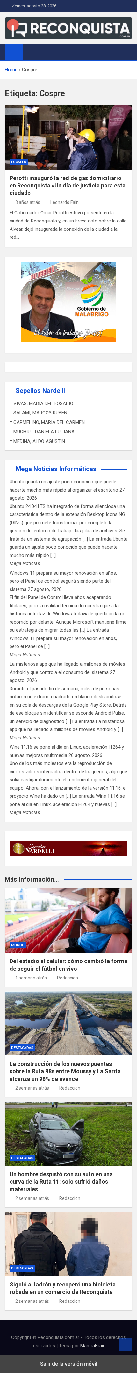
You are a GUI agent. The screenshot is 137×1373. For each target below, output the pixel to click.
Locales (18, 162)
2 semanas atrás (32, 1088)
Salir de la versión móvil (68, 1364)
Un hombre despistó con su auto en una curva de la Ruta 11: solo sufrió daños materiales (61, 1182)
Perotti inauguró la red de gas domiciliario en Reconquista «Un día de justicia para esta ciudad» (68, 185)
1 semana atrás (31, 977)
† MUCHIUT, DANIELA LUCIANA (42, 432)
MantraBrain (92, 1346)
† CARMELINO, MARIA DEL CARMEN (47, 422)
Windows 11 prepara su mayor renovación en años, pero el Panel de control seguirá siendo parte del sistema (63, 581)
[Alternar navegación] (31, 51)
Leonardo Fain (64, 202)
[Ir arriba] (125, 1344)
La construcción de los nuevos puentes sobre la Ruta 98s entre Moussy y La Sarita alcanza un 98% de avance (65, 1071)
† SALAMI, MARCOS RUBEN (38, 413)
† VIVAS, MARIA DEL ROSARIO (41, 403)
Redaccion (67, 977)
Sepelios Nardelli (40, 391)
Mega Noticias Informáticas (56, 469)
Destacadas (22, 1048)
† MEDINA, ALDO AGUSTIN (37, 441)
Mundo (18, 945)
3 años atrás (27, 202)
